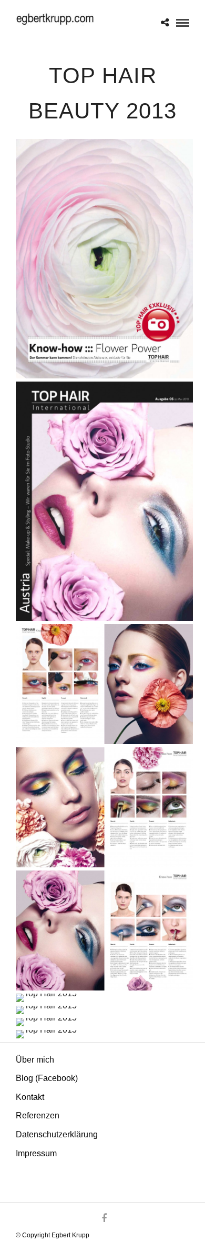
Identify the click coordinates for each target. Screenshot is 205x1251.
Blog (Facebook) (47, 1078)
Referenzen (37, 1115)
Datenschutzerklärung (57, 1134)
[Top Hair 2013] (104, 258)
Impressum (36, 1153)
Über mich (35, 1059)
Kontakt (30, 1097)
